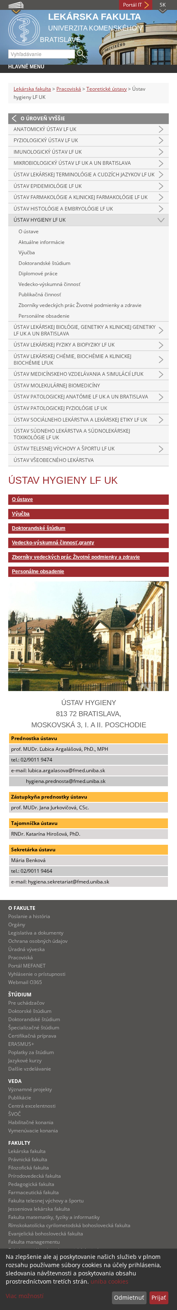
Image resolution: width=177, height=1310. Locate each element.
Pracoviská (68, 88)
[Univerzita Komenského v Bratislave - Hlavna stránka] (24, 28)
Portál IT (132, 4)
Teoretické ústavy (106, 88)
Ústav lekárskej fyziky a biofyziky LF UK (64, 344)
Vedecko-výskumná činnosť (49, 284)
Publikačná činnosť (40, 294)
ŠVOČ (14, 1114)
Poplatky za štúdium (31, 1052)
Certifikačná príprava (32, 1035)
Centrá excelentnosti (32, 1105)
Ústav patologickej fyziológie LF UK (60, 408)
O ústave (29, 231)
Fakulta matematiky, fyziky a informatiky (54, 1217)
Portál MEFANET (27, 965)
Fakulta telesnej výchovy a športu (46, 1200)
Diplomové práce (38, 273)
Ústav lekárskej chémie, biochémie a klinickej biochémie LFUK (72, 359)
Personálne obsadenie (44, 315)
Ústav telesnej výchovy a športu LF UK (64, 448)
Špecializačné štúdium (33, 1027)
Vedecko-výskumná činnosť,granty (53, 543)
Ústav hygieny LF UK (39, 219)
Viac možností (25, 1296)
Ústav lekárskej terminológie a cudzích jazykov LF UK (84, 174)
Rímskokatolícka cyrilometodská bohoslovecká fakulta (69, 1225)
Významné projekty (30, 1089)
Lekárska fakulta (32, 88)
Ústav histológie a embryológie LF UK (63, 208)
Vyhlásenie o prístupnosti (36, 973)
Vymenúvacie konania (33, 1130)
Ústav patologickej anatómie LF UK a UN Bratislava (81, 396)
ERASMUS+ (21, 1044)
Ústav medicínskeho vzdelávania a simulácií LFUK (78, 373)
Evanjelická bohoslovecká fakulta (45, 1233)
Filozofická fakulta (28, 1167)
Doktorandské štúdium (44, 263)
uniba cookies (109, 1281)
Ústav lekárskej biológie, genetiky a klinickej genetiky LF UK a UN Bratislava (85, 330)
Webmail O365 (25, 982)
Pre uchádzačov (26, 1002)
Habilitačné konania (31, 1122)
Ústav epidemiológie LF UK (48, 186)
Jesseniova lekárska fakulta (39, 1208)
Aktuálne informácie (42, 242)
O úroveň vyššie (43, 118)
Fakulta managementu (34, 1241)
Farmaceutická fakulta (33, 1192)
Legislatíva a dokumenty (35, 932)
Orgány (16, 924)
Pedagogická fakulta (31, 1184)
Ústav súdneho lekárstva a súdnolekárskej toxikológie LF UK (72, 434)
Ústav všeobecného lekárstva (54, 460)
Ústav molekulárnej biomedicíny (57, 385)
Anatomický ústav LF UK (45, 129)
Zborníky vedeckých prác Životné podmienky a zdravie (80, 305)
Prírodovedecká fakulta (34, 1175)
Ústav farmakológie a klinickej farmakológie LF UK (80, 197)
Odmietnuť (129, 1297)
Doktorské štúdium (29, 1011)
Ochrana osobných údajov (38, 940)
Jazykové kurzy (25, 1060)
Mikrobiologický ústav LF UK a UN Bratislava (72, 162)
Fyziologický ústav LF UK (46, 140)
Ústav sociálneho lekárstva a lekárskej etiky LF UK (80, 419)
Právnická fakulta (27, 1159)
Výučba (27, 252)
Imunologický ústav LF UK (48, 151)
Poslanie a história (29, 916)
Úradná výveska (26, 949)
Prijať (158, 1297)
